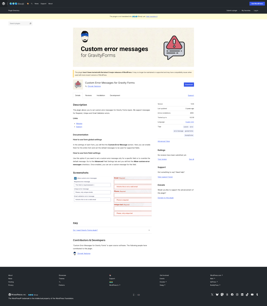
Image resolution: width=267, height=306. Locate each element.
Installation (101, 95)
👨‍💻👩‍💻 (111, 282)
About (10, 275)
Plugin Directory (13, 10)
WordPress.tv (114, 285)
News (10, 278)
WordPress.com (216, 275)
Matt (212, 278)
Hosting (11, 282)
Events (162, 278)
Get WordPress (257, 3)
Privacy (10, 285)
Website (79, 124)
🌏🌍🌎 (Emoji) (33, 295)
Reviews (88, 95)
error (191, 127)
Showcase (62, 275)
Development (115, 95)
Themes (61, 278)
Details (77, 95)
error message (178, 131)
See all (191, 159)
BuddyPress (215, 285)
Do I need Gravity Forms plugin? (85, 230)
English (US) (190, 122)
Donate (163, 282)
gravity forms (189, 131)
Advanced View (164, 141)
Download (189, 84)
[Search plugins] (30, 23)
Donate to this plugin (166, 198)
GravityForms (189, 135)
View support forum (165, 177)
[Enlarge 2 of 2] (149, 179)
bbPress (214, 282)
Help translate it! (151, 16)
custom (186, 127)
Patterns (62, 285)
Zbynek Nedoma (94, 86)
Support (191, 95)
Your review (162, 159)
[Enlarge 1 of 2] (109, 179)
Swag (162, 285)
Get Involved (164, 275)
